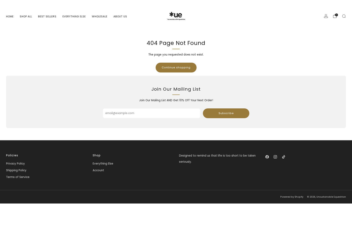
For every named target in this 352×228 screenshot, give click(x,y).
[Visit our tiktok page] (283, 157)
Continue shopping (176, 67)
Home (10, 16)
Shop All (26, 16)
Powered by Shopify (291, 196)
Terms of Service (18, 177)
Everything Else (74, 16)
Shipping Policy (16, 170)
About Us (120, 16)
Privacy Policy (15, 164)
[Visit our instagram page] (275, 157)
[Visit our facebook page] (267, 157)
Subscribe (226, 113)
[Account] (326, 16)
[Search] (344, 16)
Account (98, 170)
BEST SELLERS (47, 16)
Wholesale (99, 16)
